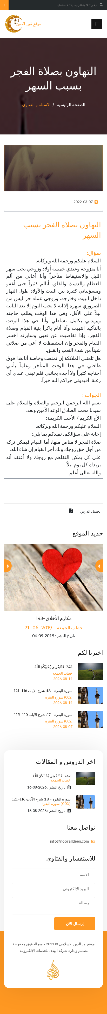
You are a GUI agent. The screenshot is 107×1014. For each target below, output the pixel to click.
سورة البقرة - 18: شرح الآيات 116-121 (43, 690)
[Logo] (23, 24)
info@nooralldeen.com (69, 841)
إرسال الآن (75, 923)
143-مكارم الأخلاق (54, 618)
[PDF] (71, 511)
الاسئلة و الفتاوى (36, 104)
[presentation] (99, 565)
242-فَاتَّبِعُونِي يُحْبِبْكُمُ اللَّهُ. (53, 666)
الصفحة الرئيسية (71, 104)
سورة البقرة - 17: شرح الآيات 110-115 (43, 714)
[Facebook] (4, 5)
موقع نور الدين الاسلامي (77, 944)
